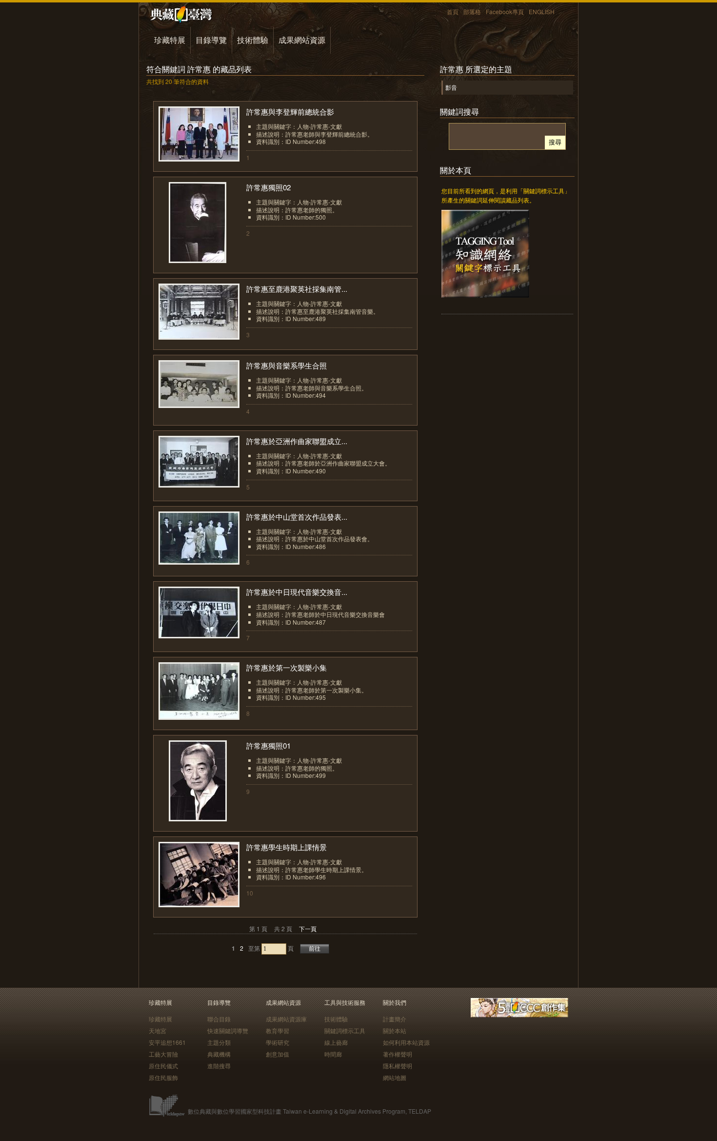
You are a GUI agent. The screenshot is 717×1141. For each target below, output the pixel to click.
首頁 (452, 11)
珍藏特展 (169, 39)
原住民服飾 (163, 1077)
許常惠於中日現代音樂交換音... (296, 592)
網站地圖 (394, 1077)
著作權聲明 (397, 1054)
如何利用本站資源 (406, 1042)
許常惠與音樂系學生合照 (286, 365)
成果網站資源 (302, 39)
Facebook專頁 (505, 11)
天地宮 (157, 1030)
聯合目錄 (219, 1019)
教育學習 (277, 1030)
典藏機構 (219, 1054)
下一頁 (308, 928)
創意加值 (277, 1054)
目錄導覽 (211, 39)
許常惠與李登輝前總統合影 (290, 111)
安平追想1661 (167, 1042)
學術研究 (277, 1042)
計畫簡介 (394, 1019)
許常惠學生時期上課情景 (286, 847)
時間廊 (333, 1054)
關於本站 (394, 1030)
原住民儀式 (163, 1065)
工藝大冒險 (163, 1054)
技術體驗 (252, 39)
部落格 (472, 11)
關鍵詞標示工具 (344, 1030)
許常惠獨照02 (268, 187)
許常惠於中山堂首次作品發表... (296, 516)
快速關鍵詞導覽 (227, 1030)
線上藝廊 (336, 1042)
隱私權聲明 (397, 1065)
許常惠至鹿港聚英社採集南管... (296, 289)
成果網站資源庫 (286, 1019)
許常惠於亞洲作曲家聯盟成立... (296, 441)
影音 (451, 87)
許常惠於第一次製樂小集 (286, 667)
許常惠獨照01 (268, 745)
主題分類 (219, 1042)
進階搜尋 (219, 1065)
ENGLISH (542, 11)
